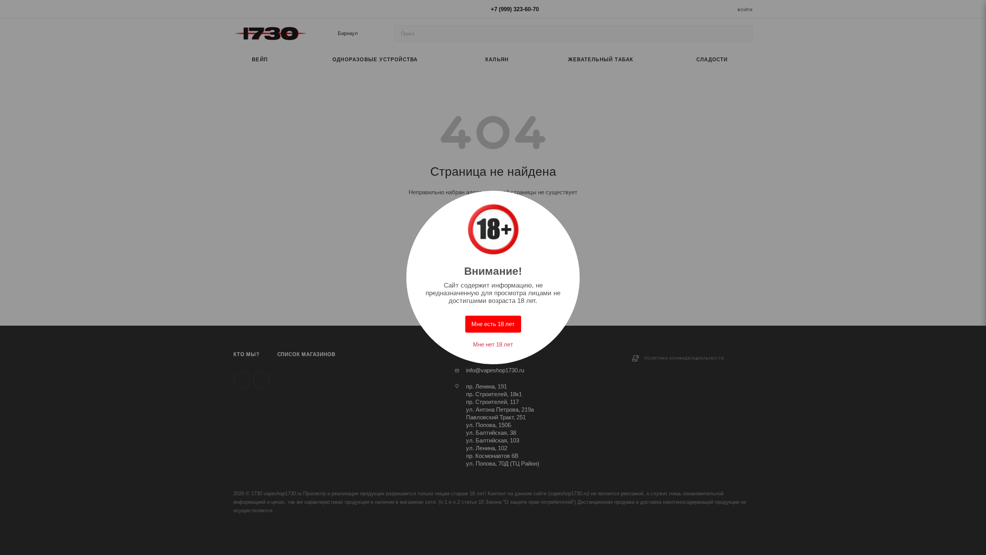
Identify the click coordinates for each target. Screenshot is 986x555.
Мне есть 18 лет (493, 324)
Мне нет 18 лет (493, 344)
